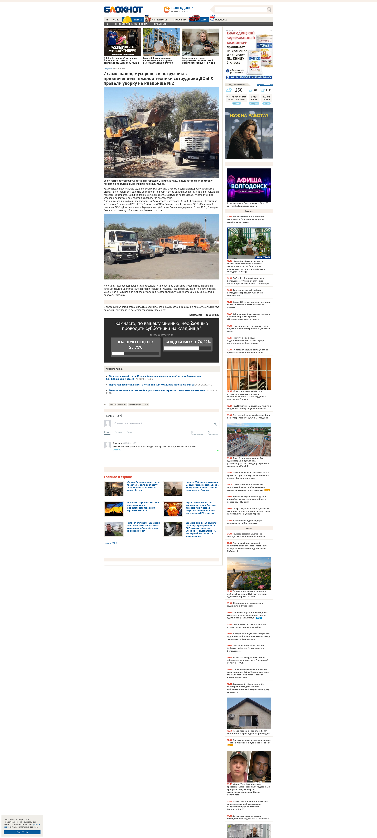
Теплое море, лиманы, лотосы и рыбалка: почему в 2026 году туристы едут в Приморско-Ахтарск (247, 594)
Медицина (221, 19)
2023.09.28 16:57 (129, 443)
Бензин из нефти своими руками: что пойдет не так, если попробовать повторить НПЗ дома (247, 499)
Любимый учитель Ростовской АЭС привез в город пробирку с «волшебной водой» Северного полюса (248, 475)
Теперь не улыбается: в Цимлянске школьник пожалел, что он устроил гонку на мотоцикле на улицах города (248, 511)
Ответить (117, 449)
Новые (107, 431)
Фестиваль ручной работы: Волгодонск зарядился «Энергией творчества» (245, 293)
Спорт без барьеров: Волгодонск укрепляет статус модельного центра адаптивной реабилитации (247, 615)
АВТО (203, 19)
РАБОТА (138, 19)
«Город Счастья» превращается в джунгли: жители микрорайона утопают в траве (249, 328)
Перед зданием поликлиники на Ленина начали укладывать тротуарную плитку (151, 384)
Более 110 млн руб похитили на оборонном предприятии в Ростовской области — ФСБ (247, 660)
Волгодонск (122, 404)
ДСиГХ (145, 404)
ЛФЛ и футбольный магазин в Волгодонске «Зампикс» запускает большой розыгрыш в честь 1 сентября (248, 281)
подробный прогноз (265, 84)
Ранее (129, 431)
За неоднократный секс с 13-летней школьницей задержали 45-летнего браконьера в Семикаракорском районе (153, 377)
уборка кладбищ (135, 404)
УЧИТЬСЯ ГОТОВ (159, 19)
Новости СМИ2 (110, 543)
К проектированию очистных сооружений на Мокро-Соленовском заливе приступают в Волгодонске (246, 487)
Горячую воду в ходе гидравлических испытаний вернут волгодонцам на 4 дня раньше (245, 340)
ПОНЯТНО (22, 832)
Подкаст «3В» (160, 24)
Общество (108, 69)
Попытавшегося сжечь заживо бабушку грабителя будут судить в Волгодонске (245, 648)
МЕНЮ (116, 19)
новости (113, 404)
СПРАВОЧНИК (179, 19)
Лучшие (118, 431)
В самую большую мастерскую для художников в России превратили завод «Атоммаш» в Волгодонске (248, 636)
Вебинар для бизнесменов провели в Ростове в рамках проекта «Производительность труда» (248, 316)
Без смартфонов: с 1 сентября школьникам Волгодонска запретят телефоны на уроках (245, 219)
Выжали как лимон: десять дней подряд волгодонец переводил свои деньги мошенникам (157, 390)
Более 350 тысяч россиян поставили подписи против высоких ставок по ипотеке (249, 304)
